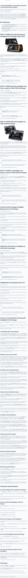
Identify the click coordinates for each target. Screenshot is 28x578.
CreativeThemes (13, 576)
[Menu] (27, 1)
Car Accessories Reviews (7, 11)
